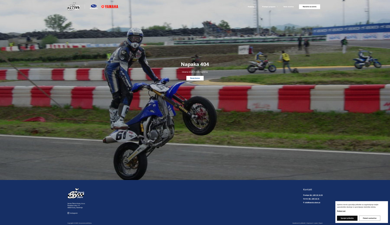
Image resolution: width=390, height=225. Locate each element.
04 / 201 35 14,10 (316, 195)
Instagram (74, 213)
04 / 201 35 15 (314, 199)
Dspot (321, 223)
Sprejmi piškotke (347, 218)
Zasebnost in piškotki (298, 223)
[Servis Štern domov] (73, 10)
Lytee (316, 223)
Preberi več (341, 211)
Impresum (310, 223)
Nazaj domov (195, 78)
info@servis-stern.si (312, 202)
